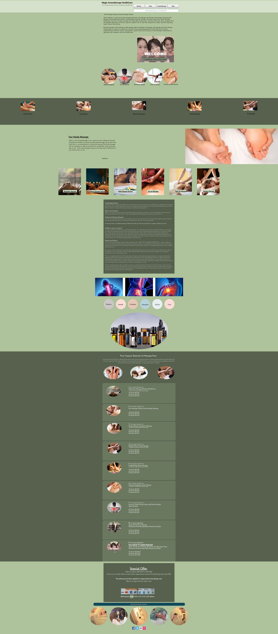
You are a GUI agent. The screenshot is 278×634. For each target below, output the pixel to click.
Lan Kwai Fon (115, 236)
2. (129, 406)
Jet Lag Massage (122, 257)
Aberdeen (107, 234)
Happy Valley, (111, 232)
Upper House (110, 231)
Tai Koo (148, 232)
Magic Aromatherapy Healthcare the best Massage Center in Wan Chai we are (130, 204)
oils (125, 242)
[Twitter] (137, 628)
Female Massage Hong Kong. (111, 14)
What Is (106, 17)
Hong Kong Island (123, 237)
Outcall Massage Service (132, 229)
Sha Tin (169, 234)
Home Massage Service (118, 229)
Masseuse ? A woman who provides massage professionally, (123, 17)
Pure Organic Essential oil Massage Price (138, 356)
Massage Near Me (113, 237)
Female (107, 237)
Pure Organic (133, 406)
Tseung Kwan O (129, 236)
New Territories (136, 237)
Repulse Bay (113, 234)
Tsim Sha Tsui (119, 234)
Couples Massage (117, 259)
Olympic (142, 234)
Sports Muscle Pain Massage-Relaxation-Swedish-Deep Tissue (148, 546)
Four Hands (133, 544)
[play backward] (88, 616)
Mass (155, 200)
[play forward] (190, 616)
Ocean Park (139, 231)
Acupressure (156, 257)
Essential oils (140, 387)
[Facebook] (133, 628)
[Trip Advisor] (140, 628)
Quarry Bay (143, 232)
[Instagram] (144, 628)
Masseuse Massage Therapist (126, 14)
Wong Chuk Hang (147, 231)
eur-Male (157, 200)
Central (121, 231)
